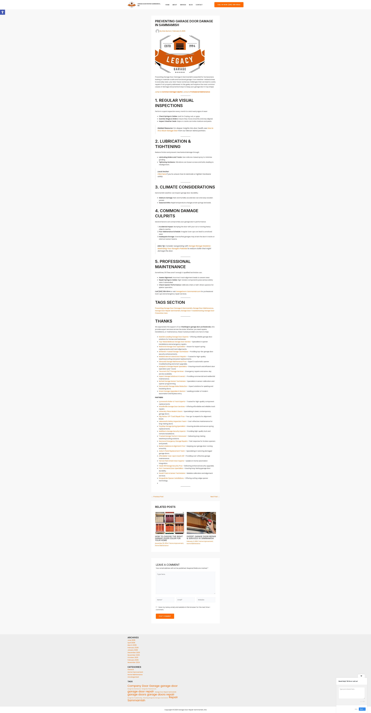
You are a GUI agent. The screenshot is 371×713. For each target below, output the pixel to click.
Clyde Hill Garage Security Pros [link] (170, 466)
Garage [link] (154, 686)
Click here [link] (161, 174)
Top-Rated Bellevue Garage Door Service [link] (174, 342)
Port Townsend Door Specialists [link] (171, 468)
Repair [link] (173, 697)
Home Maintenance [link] (161, 545)
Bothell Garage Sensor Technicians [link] (172, 381)
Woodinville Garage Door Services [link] (172, 406)
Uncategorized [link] (133, 677)
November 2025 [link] (134, 655)
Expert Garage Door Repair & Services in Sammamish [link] (201, 537)
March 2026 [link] (132, 645)
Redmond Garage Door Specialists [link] (172, 347)
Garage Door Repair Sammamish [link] (167, 311)
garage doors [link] (137, 694)
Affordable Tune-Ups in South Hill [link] (171, 456)
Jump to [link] (168, 92)
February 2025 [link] (133, 660)
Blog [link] (191, 5)
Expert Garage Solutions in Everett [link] (172, 376)
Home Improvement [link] (176, 543)
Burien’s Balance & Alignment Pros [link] (172, 446)
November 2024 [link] (134, 662)
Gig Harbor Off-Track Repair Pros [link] (171, 416)
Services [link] (183, 5)
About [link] (174, 5)
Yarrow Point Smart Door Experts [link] (171, 461)
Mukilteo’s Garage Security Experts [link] (172, 431)
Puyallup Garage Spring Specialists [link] (172, 426)
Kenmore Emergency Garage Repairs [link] (173, 441)
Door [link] (145, 686)
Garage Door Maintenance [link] (203, 308)
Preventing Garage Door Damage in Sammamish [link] (173, 308)
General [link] (131, 669)
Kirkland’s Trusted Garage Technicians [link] (173, 351)
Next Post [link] (215, 496)
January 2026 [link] (133, 650)
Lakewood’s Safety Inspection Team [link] (172, 421)
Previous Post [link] (157, 496)
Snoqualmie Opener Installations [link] (171, 478)
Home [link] (167, 5)
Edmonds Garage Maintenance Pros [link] (172, 361)
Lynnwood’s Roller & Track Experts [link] (172, 401)
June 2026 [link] (131, 640)
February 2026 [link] (133, 648)
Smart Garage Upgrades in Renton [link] (172, 391)
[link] (2, 12)
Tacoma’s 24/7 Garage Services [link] (171, 371)
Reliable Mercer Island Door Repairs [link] (172, 356)
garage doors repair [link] (160, 694)
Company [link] (134, 686)
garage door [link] (169, 686)
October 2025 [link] (133, 657)
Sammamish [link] (136, 700)
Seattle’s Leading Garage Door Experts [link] (173, 337)
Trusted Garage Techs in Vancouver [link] (172, 436)
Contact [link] (199, 5)
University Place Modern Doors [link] (170, 411)
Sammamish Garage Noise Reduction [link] (173, 386)
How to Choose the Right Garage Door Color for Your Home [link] (169, 538)
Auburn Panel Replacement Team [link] (172, 451)
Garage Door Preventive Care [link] (149, 689)
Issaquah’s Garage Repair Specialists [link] (173, 366)
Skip (356, 709)
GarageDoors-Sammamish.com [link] (188, 291)
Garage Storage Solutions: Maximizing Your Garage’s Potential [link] (184, 247)
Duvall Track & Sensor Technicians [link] (172, 473)
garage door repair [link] (141, 691)
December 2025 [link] (134, 652)
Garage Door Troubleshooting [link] (192, 311)
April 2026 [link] (131, 643)
